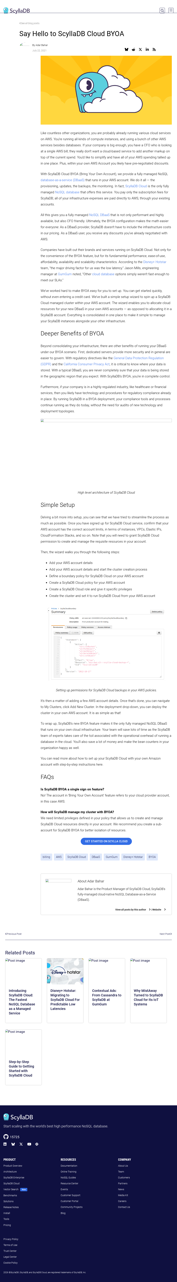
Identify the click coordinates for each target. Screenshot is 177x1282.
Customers (124, 1177)
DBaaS (96, 857)
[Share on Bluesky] (126, 49)
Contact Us (124, 1207)
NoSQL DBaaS (99, 215)
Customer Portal (69, 1201)
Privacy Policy (10, 1239)
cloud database (103, 274)
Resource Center (69, 1183)
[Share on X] (140, 49)
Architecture (10, 1171)
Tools (6, 1219)
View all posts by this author (130, 909)
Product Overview (12, 1165)
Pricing (7, 1225)
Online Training (68, 1171)
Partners (122, 1183)
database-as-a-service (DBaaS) (63, 180)
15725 (14, 1137)
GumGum (65, 274)
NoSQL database (67, 192)
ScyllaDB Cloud (136, 186)
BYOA (152, 857)
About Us (123, 1165)
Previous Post (14, 934)
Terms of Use (10, 1245)
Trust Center (10, 1251)
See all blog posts (30, 23)
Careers (122, 1201)
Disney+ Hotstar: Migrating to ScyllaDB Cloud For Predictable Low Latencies (65, 1000)
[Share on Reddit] (133, 49)
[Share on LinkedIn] (147, 49)
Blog (63, 1213)
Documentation (69, 1165)
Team (121, 1171)
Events (64, 1189)
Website (156, 909)
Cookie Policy (10, 1262)
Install (6, 1213)
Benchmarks (10, 1195)
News (121, 1189)
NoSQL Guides (68, 1177)
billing (46, 857)
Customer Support (70, 1195)
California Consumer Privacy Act (87, 364)
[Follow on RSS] (154, 49)
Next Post (165, 934)
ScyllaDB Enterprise (13, 1177)
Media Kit (123, 1195)
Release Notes (11, 1207)
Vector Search (10, 1189)
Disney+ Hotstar (154, 262)
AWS (59, 857)
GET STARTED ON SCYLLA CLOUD (106, 841)
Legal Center (10, 1256)
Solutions (8, 1201)
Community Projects (71, 1207)
